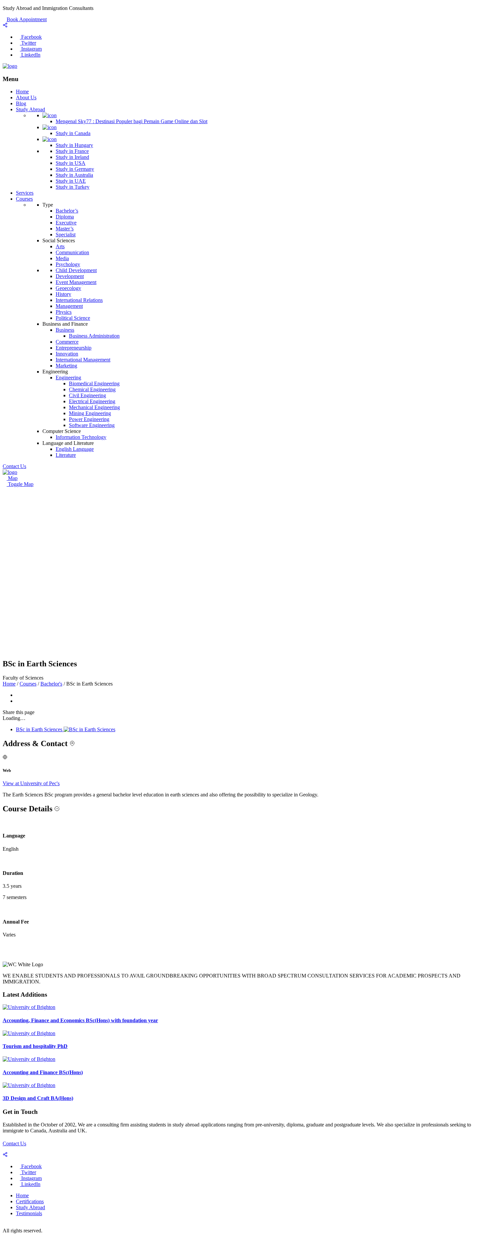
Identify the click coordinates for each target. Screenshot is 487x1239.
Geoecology (68, 288)
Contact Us (14, 1143)
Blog (21, 103)
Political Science (73, 318)
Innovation (67, 354)
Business (65, 330)
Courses (24, 199)
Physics (64, 312)
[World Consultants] (10, 66)
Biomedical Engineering (94, 383)
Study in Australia (74, 175)
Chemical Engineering (92, 389)
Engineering (68, 377)
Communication (72, 252)
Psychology (68, 264)
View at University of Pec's (31, 783)
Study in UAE (71, 181)
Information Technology (81, 437)
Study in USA (70, 163)
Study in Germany (75, 169)
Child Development (76, 270)
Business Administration (94, 336)
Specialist (66, 234)
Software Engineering (92, 425)
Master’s (65, 228)
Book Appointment (27, 19)
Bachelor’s (67, 211)
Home (22, 91)
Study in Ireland (72, 157)
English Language (75, 449)
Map (12, 478)
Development (70, 276)
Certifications (30, 1201)
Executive (66, 222)
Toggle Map (20, 484)
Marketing (66, 365)
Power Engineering (89, 419)
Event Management (76, 282)
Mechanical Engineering (94, 407)
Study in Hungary (74, 145)
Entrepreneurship (73, 348)
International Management (83, 359)
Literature (66, 455)
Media (62, 258)
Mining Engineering (90, 413)
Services (24, 193)
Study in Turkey (72, 187)
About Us (26, 97)
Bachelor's (51, 684)
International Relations (79, 300)
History (63, 294)
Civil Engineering (87, 395)
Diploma (65, 216)
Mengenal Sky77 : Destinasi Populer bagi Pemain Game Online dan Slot (131, 121)
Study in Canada (73, 133)
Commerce (67, 342)
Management (69, 306)
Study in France (72, 151)
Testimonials (29, 1213)
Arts (60, 246)
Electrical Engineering (92, 401)
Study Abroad (30, 109)
